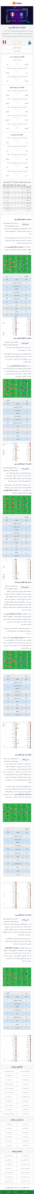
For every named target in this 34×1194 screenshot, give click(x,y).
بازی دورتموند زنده (25, 1088)
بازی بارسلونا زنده (25, 1092)
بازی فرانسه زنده (25, 1132)
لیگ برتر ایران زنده (9, 1181)
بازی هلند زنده (25, 1145)
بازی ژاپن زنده (9, 1145)
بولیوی (7, 103)
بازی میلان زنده (25, 1084)
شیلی (7, 128)
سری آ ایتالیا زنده (8, 1160)
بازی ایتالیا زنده (25, 1128)
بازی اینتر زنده (9, 1080)
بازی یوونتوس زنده (25, 1080)
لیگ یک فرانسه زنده (25, 1164)
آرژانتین (26, 64)
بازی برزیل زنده (25, 1137)
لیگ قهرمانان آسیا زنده (9, 1172)
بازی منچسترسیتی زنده (9, 1071)
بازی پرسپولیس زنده (25, 1105)
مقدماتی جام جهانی (17, 44)
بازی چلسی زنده (25, 1075)
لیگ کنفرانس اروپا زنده (25, 1172)
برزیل (26, 151)
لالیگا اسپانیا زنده (25, 1156)
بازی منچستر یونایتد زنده (25, 1071)
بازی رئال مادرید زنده (8, 1092)
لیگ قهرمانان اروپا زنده (25, 1168)
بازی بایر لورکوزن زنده (25, 1096)
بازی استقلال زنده (8, 1101)
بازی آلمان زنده (8, 1124)
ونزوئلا (26, 112)
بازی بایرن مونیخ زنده (8, 1084)
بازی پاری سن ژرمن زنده (8, 1088)
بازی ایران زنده (25, 1124)
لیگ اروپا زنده (9, 1168)
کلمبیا (26, 120)
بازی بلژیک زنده (8, 1141)
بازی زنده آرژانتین (17, 48)
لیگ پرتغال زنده (8, 1164)
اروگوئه (7, 159)
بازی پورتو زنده (9, 1096)
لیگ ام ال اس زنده (9, 1177)
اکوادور (26, 167)
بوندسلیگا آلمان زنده (8, 1156)
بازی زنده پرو (17, 51)
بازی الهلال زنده (25, 1109)
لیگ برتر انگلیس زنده (25, 1160)
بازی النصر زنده (8, 1109)
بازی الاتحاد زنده (25, 1113)
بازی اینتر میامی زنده (8, 1105)
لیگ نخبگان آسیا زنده (25, 1177)
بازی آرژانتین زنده (8, 1137)
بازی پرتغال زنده (8, 1132)
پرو (7, 64)
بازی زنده (25, 1192)
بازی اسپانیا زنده (8, 1128)
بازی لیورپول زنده (8, 1075)
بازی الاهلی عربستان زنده (8, 1113)
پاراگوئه (26, 95)
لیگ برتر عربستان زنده (25, 1181)
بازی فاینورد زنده (25, 1101)
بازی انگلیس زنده (25, 1141)
